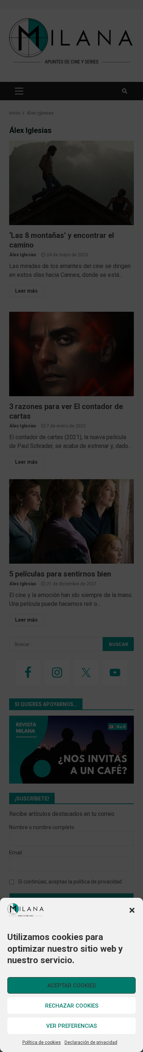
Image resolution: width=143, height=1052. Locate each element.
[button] (132, 910)
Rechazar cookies (71, 1005)
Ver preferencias (71, 1026)
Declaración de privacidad (91, 1042)
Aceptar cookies (71, 985)
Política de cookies (41, 1042)
